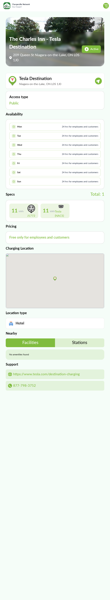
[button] (55, 278)
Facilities (30, 343)
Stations (79, 343)
